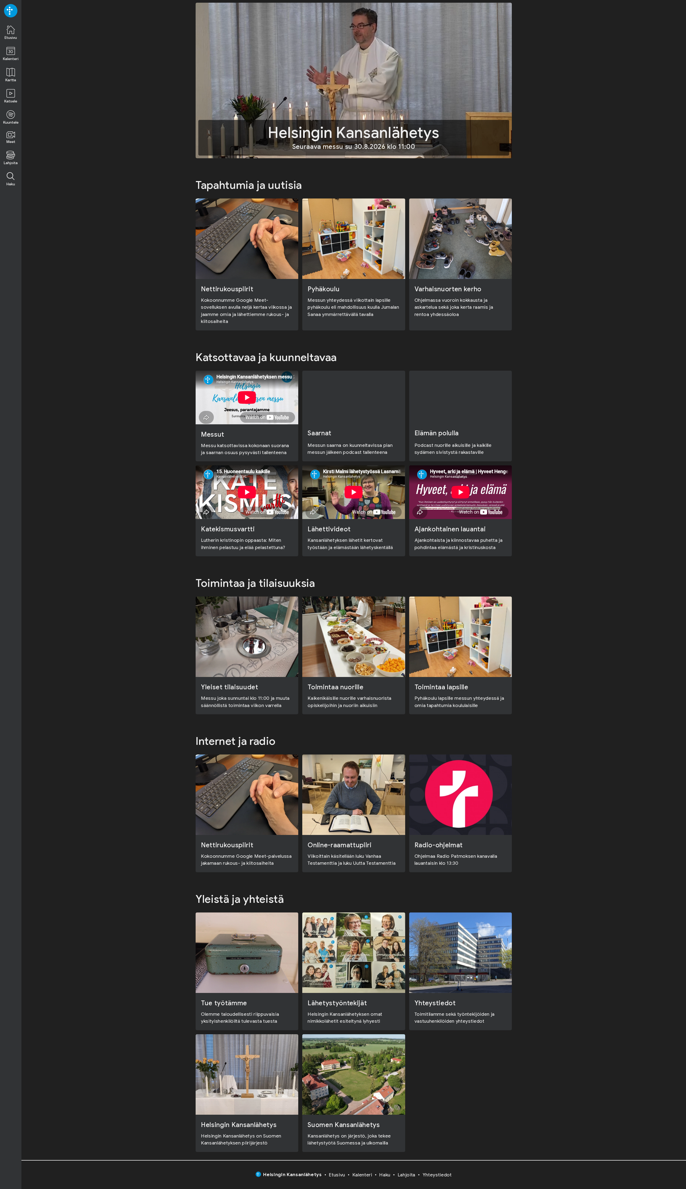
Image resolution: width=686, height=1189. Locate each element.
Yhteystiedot (437, 1175)
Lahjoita (406, 1175)
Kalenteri (362, 1175)
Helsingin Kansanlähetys (292, 1174)
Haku (384, 1175)
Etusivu (337, 1175)
